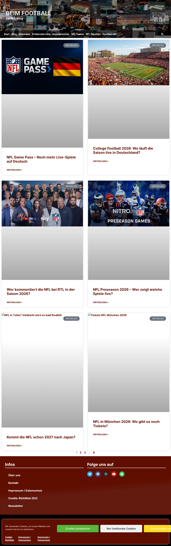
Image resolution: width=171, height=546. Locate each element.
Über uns (14, 475)
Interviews (24, 34)
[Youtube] (114, 474)
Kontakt (13, 483)
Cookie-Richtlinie (9, 538)
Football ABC (110, 34)
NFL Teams (77, 34)
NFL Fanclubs (93, 34)
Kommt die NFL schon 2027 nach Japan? (41, 437)
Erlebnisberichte (41, 34)
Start (7, 34)
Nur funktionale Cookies (121, 528)
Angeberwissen (60, 34)
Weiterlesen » (14, 170)
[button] (162, 34)
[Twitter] (90, 474)
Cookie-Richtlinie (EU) (23, 498)
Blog (14, 34)
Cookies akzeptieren (77, 528)
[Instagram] (106, 474)
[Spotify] (122, 474)
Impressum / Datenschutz (24, 538)
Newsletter (15, 506)
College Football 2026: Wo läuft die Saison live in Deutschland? (123, 150)
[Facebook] (98, 474)
